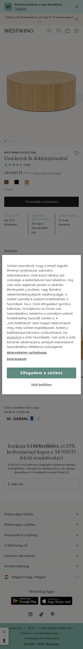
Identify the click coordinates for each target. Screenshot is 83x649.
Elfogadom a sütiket (41, 372)
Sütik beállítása (41, 384)
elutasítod (14, 337)
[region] (41, 324)
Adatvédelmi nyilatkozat (27, 352)
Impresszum (17, 359)
